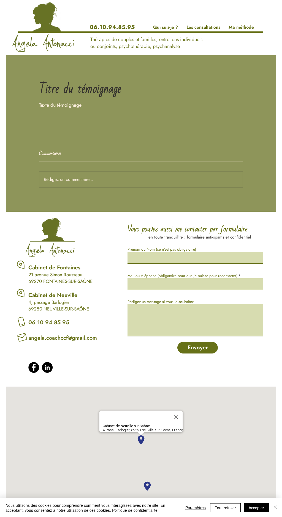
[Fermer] (275, 508)
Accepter (256, 507)
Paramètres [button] (195, 507)
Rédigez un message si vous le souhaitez (161, 302)
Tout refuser (225, 507)
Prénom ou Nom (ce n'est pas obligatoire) (162, 249)
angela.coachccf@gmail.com (62, 338)
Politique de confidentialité (135, 510)
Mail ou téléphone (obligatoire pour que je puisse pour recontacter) (182, 276)
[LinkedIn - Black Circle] (47, 367)
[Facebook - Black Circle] (33, 367)
